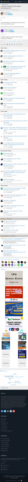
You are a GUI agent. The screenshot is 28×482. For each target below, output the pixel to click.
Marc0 (4, 99)
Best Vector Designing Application (12, 73)
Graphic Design (11, 62)
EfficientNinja (5, 201)
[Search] (26, 1)
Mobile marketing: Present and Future (13, 56)
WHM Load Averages (8, 179)
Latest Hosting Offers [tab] (5, 235)
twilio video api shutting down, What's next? (14, 195)
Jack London (5, 88)
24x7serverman (6, 175)
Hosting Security (4, 427)
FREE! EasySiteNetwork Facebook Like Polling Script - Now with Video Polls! (14, 67)
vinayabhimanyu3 (6, 196)
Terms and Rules (9, 480)
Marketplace (5, 469)
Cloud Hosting (11, 201)
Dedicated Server (6, 228)
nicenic (4, 116)
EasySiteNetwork (6, 69)
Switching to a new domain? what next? (13, 205)
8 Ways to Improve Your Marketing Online (14, 98)
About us (14, 480)
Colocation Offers (4, 448)
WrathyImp (5, 154)
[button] (1, 1)
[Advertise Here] (6, 354)
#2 (26, 34)
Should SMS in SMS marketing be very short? (14, 50)
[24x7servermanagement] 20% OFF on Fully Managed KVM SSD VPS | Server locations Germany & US (14, 172)
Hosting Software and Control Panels (15, 180)
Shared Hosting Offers (5, 438)
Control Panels (4, 428)
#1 (26, 17)
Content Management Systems (9, 223)
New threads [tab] (9, 218)
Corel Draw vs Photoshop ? (10, 82)
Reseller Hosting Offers (5, 440)
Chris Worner (5, 145)
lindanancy (5, 94)
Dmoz (4, 83)
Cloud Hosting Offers (5, 444)
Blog (3, 463)
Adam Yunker (5, 213)
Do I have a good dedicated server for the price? (14, 225)
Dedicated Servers (4, 423)
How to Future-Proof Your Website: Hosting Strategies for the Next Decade (14, 188)
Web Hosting (11, 145)
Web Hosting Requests (12, 154)
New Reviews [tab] (12, 235)
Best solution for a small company (11, 230)
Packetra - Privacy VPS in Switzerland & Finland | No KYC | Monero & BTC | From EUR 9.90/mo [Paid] (15, 129)
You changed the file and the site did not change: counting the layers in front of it (13, 143)
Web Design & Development (15, 196)
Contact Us (5, 467)
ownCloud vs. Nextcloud (9, 200)
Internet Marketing (9, 99)
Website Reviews (12, 166)
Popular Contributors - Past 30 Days (10, 259)
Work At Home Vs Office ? (9, 87)
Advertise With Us (6, 465)
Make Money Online (12, 213)
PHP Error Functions (8, 93)
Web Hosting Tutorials (11, 191)
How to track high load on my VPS (12, 158)
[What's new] (24, 1)
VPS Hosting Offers (12, 132)
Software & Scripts (13, 69)
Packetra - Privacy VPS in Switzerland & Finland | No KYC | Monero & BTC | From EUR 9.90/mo (15, 239)
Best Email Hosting (8, 153)
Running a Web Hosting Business (9, 232)
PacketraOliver (6, 132)
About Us (4, 461)
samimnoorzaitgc (6, 206)
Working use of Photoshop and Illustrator (14, 61)
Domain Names (9, 116)
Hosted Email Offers (5, 446)
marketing (16, 9)
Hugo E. (4, 159)
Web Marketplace (4, 450)
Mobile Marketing (11, 51)
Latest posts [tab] (3, 218)
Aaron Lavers (5, 180)
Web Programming (11, 94)
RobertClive (3, 9)
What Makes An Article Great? (10, 221)
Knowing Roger (6, 74)
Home (19, 480)
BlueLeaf (5, 191)
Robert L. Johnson (8, 29)
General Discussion (11, 88)
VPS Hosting (9, 159)
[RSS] (21, 480)
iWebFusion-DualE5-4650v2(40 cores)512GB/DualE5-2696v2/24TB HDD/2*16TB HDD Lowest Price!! (14, 252)
